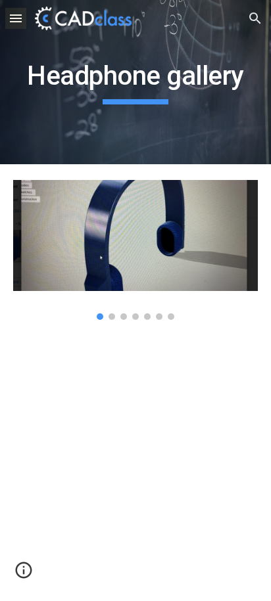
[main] (135, 82)
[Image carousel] (135, 250)
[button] (16, 18)
